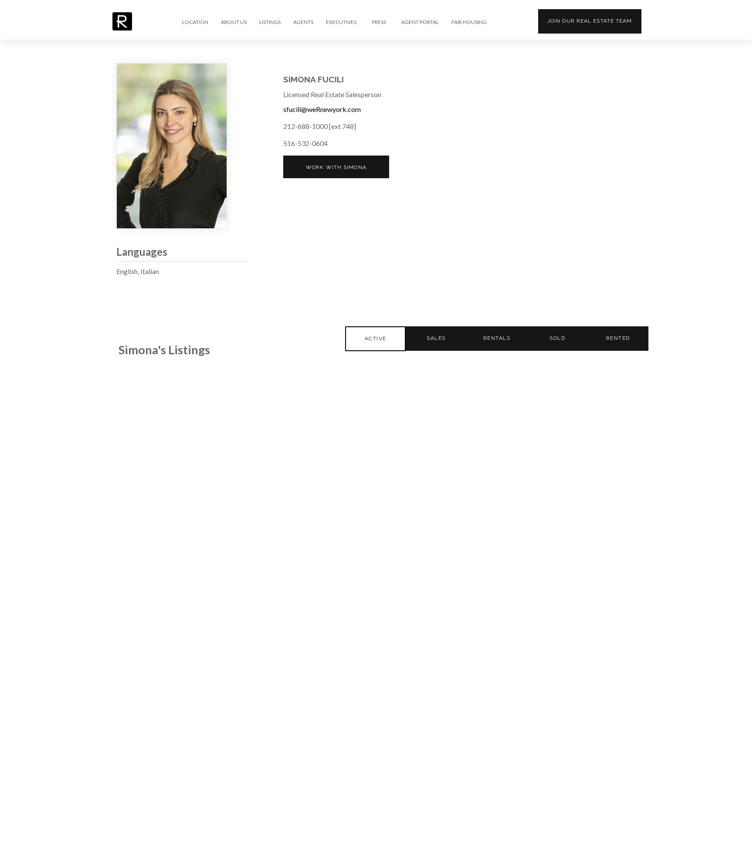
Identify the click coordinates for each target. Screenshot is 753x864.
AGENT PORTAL (420, 22)
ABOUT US (234, 22)
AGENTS (303, 22)
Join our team (589, 21)
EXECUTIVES (341, 22)
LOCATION (195, 22)
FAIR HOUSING (469, 22)
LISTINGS (270, 22)
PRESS (379, 22)
